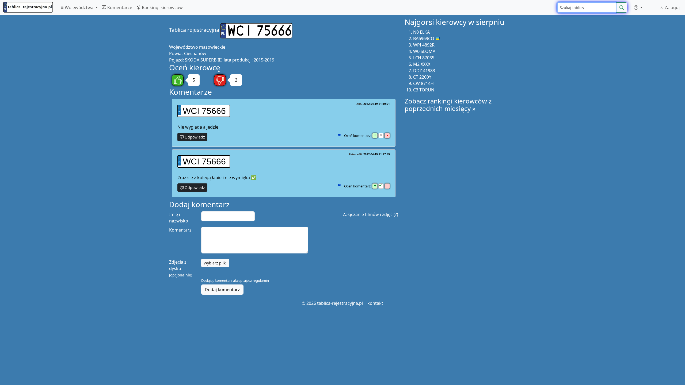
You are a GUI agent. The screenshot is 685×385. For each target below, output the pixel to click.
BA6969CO (423, 38)
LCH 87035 (423, 58)
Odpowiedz (194, 137)
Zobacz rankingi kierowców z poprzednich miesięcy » (448, 105)
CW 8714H (423, 83)
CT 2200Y (422, 77)
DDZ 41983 (424, 71)
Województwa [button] (79, 7)
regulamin (261, 280)
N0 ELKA (421, 32)
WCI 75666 (204, 111)
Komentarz (180, 230)
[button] (638, 7)
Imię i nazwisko (178, 217)
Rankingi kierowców (162, 7)
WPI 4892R (424, 45)
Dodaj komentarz (222, 289)
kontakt (375, 303)
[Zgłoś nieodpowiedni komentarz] (339, 135)
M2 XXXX (421, 64)
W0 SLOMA (424, 51)
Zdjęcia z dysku (180, 268)
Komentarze (119, 7)
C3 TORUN (423, 90)
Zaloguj (672, 7)
